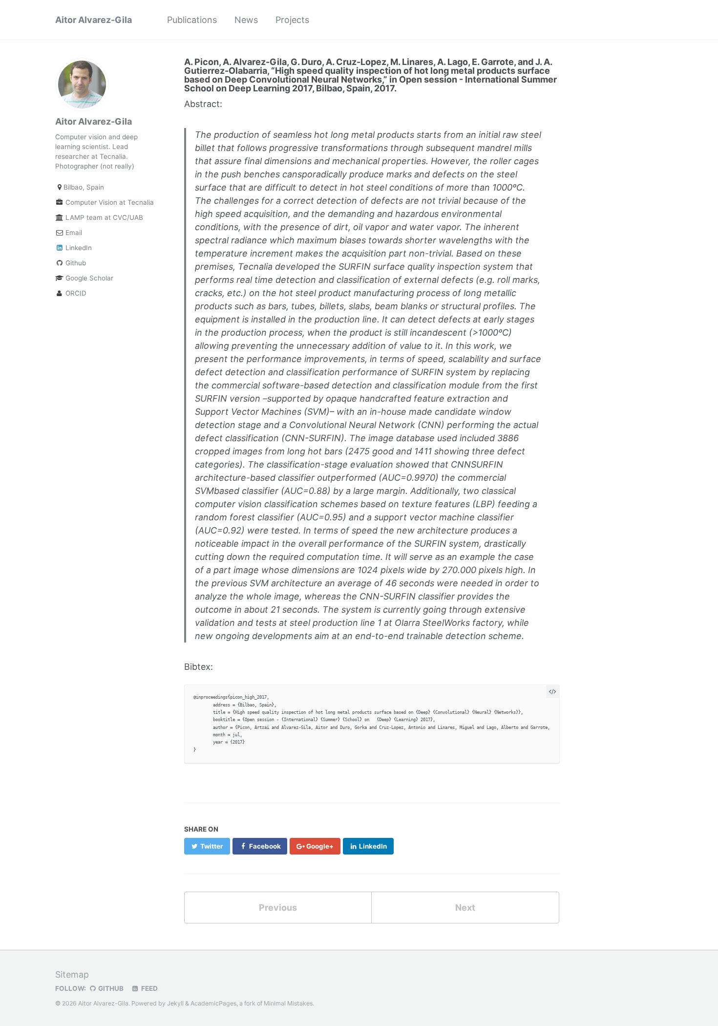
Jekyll (175, 1003)
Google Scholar (88, 278)
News (246, 20)
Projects (292, 20)
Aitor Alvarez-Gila (93, 20)
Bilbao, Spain (83, 187)
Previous (278, 907)
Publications (192, 20)
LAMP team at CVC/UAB (103, 217)
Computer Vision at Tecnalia (105, 202)
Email (72, 232)
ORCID (74, 293)
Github (74, 263)
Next (465, 907)
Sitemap (72, 974)
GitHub (110, 988)
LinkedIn (77, 248)
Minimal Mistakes (288, 1003)
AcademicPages (213, 1003)
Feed (149, 988)
